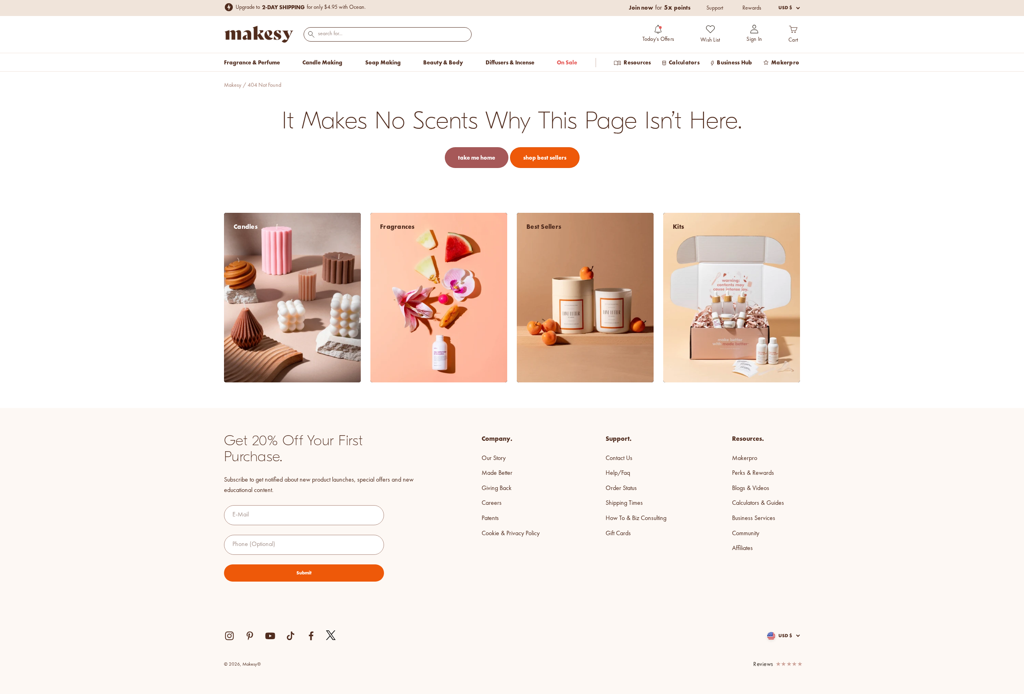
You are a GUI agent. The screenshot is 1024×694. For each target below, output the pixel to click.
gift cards (618, 533)
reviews (763, 665)
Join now (641, 7)
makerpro (744, 458)
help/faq (618, 473)
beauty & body (443, 62)
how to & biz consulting (636, 518)
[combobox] (387, 34)
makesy (232, 85)
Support (714, 8)
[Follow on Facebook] (311, 635)
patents (490, 518)
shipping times (624, 503)
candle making (322, 62)
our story (494, 458)
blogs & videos (750, 488)
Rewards (751, 8)
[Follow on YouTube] (270, 635)
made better (497, 473)
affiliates (742, 548)
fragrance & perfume (252, 62)
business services (753, 518)
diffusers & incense (510, 62)
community (745, 533)
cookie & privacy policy (511, 533)
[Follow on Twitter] (331, 635)
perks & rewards (753, 473)
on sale (567, 62)
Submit (304, 573)
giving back (497, 488)
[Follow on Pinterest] (249, 635)
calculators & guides (758, 503)
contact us (619, 458)
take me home (476, 157)
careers (492, 503)
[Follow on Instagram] (229, 635)
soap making (383, 62)
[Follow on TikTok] (290, 635)
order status (621, 488)
